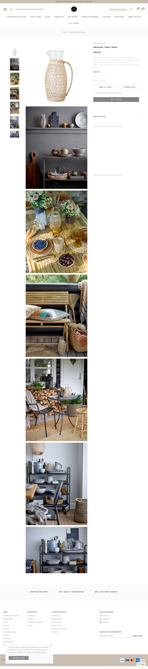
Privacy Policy (56, 622)
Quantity (96, 72)
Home (65, 32)
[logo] (74, 9)
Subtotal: (96, 81)
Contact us (31, 616)
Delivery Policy (56, 619)
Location (54, 632)
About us (30, 619)
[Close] (50, 645)
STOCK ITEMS (7, 619)
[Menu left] (5, 9)
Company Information (35, 622)
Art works (6, 629)
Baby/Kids (7, 638)
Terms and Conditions (59, 629)
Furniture (6, 625)
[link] (14, 51)
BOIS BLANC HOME (99, 43)
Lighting (6, 635)
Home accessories (9, 632)
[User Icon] (11, 9)
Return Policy (55, 625)
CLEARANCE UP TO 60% (11, 616)
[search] (131, 9)
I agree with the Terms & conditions (109, 93)
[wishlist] (137, 9)
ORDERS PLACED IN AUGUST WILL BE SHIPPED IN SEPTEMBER (74, 1)
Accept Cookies (19, 658)
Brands (30, 625)
